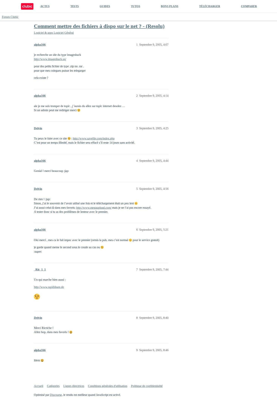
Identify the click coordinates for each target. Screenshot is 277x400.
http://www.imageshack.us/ (50, 59)
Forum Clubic (10, 16)
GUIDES (105, 6)
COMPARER (249, 6)
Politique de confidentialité (147, 386)
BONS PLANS (169, 6)
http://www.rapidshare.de (49, 287)
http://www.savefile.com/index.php (94, 138)
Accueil (38, 386)
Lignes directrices (73, 386)
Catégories (53, 386)
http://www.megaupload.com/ (93, 207)
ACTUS (45, 6)
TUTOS (135, 6)
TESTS (74, 6)
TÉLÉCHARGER (209, 6)
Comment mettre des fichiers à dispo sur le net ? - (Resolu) (99, 26)
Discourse (56, 394)
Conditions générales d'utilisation (107, 386)
